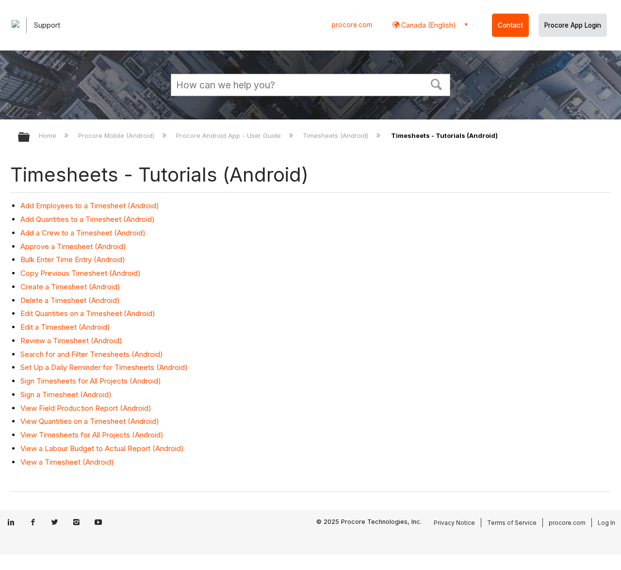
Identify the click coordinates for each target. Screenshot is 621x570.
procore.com (352, 25)
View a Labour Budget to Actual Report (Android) (102, 448)
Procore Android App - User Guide (229, 135)
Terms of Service (512, 522)
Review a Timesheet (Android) (71, 340)
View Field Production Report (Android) (85, 408)
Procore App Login (572, 25)
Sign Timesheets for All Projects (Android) (90, 381)
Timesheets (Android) (336, 135)
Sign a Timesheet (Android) (66, 394)
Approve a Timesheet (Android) (73, 246)
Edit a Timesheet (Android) (65, 327)
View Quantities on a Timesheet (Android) (89, 421)
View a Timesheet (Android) (67, 462)
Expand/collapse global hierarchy (30, 138)
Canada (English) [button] (427, 25)
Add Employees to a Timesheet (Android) (89, 205)
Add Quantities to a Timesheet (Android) (87, 219)
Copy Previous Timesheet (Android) (80, 273)
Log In (606, 522)
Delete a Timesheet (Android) (70, 300)
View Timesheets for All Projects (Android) (91, 434)
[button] (436, 83)
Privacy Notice (454, 522)
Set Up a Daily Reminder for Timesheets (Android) (104, 367)
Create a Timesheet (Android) (70, 286)
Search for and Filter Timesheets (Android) (91, 354)
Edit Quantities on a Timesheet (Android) (87, 313)
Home (48, 135)
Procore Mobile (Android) (117, 135)
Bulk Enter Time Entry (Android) (72, 259)
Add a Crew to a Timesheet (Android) (83, 232)
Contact (510, 25)
